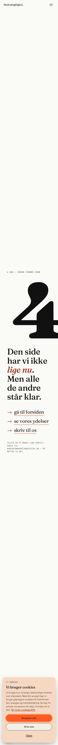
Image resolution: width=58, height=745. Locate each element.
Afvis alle (29, 726)
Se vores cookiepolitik (23, 709)
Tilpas (29, 735)
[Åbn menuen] (51, 4)
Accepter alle (29, 718)
